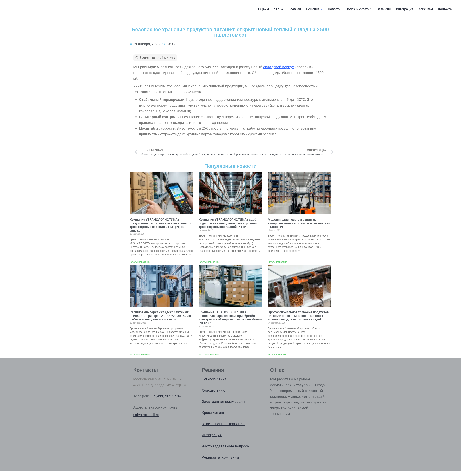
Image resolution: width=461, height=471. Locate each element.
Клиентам (426, 9)
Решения (312, 9)
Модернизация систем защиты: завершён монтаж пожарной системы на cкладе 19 (299, 223)
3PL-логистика (214, 379)
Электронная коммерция (223, 401)
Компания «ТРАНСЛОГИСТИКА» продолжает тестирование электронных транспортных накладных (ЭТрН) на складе (160, 225)
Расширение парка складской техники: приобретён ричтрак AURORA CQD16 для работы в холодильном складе (160, 315)
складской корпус (278, 67)
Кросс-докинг (213, 413)
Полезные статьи (358, 9)
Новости (334, 9)
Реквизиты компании (220, 457)
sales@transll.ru (146, 415)
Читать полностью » (140, 262)
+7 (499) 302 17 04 (270, 9)
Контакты (445, 9)
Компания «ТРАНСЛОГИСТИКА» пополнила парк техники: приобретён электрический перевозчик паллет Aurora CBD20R (230, 317)
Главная (295, 9)
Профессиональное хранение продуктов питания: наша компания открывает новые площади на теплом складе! (298, 315)
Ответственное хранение (223, 424)
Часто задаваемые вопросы (226, 446)
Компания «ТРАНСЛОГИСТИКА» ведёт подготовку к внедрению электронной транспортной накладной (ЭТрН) (228, 223)
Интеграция (404, 9)
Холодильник (213, 390)
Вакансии (384, 9)
